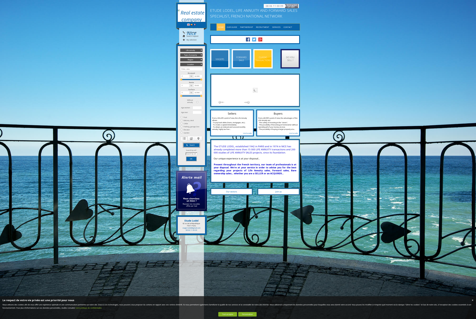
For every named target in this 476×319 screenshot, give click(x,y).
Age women (185, 107)
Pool (185, 117)
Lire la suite (247, 133)
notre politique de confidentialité (89, 308)
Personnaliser (247, 314)
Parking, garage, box (191, 126)
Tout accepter (227, 314)
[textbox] (191, 69)
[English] (188, 24)
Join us (278, 191)
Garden (186, 133)
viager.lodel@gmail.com (191, 228)
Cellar (186, 123)
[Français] (194, 24)
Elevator (187, 130)
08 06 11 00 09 (191, 230)
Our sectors (231, 191)
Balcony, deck (189, 120)
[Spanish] (191, 24)
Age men (184, 112)
